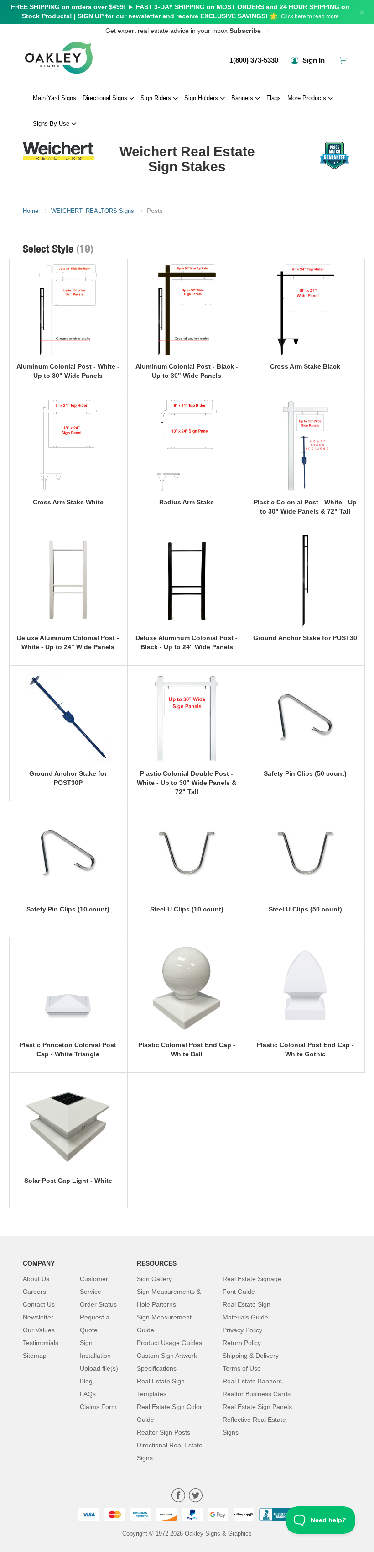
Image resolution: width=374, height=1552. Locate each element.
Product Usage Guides (169, 1342)
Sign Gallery (154, 1278)
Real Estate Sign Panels (257, 1406)
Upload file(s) (99, 1368)
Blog (86, 1381)
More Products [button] (307, 98)
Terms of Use (242, 1368)
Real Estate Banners (252, 1381)
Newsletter (38, 1317)
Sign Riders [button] (156, 98)
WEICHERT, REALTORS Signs (92, 210)
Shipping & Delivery (251, 1355)
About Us (36, 1278)
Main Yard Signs (54, 98)
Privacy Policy (242, 1330)
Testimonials (40, 1342)
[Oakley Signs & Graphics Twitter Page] (195, 1496)
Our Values (39, 1330)
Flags (273, 98)
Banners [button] (243, 98)
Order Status (98, 1304)
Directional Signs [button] (106, 98)
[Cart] (343, 60)
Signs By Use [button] (52, 123)
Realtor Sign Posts (163, 1432)
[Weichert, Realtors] (59, 148)
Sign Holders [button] (202, 98)
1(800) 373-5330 (253, 60)
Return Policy (242, 1342)
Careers (34, 1291)
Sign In (313, 60)
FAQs (88, 1394)
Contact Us (39, 1304)
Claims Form (98, 1406)
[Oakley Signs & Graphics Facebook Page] (178, 1496)
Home (30, 210)
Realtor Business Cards (257, 1394)
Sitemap (35, 1355)
